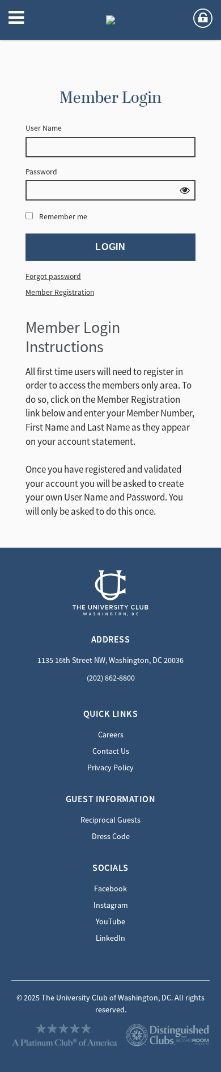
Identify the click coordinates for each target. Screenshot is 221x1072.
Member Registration (60, 292)
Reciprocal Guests (110, 820)
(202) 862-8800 (111, 678)
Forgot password (53, 276)
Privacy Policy (110, 767)
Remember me (63, 217)
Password (41, 172)
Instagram (111, 905)
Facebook (110, 888)
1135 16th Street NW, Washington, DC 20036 (110, 660)
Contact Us (110, 751)
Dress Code (111, 836)
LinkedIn (110, 938)
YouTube (110, 921)
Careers (111, 734)
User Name (44, 128)
